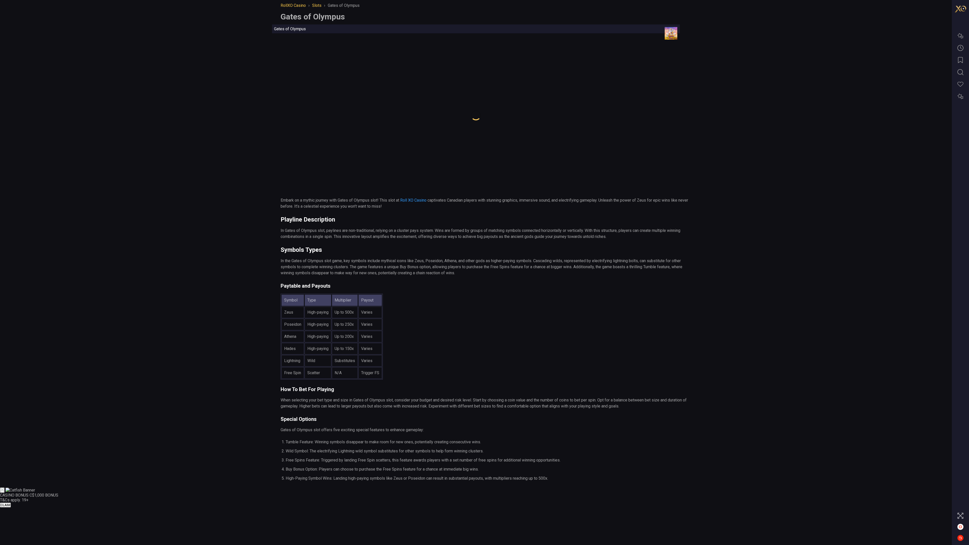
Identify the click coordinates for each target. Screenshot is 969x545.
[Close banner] (2, 490)
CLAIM (5, 505)
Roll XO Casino (413, 200)
